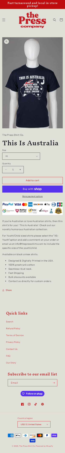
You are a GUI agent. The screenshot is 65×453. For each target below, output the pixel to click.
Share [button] (9, 290)
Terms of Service (15, 335)
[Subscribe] (53, 382)
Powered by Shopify (44, 446)
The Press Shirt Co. (27, 446)
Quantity (6, 163)
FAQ (8, 356)
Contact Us (12, 349)
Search (9, 321)
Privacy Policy (13, 342)
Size (4, 150)
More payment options (32, 196)
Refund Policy (13, 328)
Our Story (11, 362)
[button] (3, 20)
